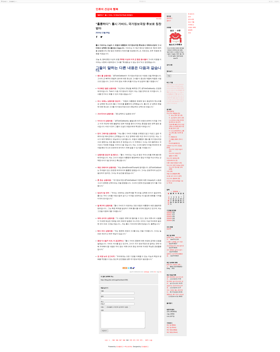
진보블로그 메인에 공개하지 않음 (117, 307)
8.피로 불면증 (174, 143)
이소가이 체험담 (173, 113)
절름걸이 (171, 94)
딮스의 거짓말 (170, 90)
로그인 (271, 1)
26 (176, 202)
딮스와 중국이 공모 (175, 96)
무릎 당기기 (178, 94)
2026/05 (169, 218)
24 (171, 202)
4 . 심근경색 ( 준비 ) (176, 118)
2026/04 (169, 220)
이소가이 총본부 (173, 178)
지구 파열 (179, 92)
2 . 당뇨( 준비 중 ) (175, 115)
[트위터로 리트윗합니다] (129, 268)
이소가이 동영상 (173, 158)
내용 (102, 310)
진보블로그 (119, 346)
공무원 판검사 (173, 92)
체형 (177, 90)
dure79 (169, 229)
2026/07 (169, 214)
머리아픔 (180, 98)
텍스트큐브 (128, 346)
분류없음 (146, 272)
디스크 (177, 86)
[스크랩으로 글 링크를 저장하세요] (125, 268)
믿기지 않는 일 (173, 98)
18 (173, 200)
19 (176, 200)
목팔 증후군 (169, 84)
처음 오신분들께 (173, 174)
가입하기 (276, 1)
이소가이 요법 (175, 153)
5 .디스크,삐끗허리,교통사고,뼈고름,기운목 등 (176, 132)
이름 (102, 291)
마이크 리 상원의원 (104, 121)
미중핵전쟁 (181, 84)
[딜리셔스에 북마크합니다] (133, 268)
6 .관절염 (173, 137)
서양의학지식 (172, 160)
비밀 (102, 307)
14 (181, 199)
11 (173, 199)
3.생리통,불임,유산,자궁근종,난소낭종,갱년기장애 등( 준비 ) (176, 126)
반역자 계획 (171, 101)
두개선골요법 (173, 103)
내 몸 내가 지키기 (174, 176)
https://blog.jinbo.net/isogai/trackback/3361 (114, 280)
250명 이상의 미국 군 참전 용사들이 (134, 59)
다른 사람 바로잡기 (174, 163)
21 (181, 200)
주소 (102, 302)
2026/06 (169, 216)
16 (168, 200)
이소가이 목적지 (176, 99)
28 (181, 202)
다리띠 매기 (180, 88)
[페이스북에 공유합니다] (131, 268)
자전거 (168, 86)
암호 (102, 296)
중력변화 (176, 101)
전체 (170, 111)
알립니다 (173, 156)
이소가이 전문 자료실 (175, 165)
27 (178, 202)
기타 (169, 171)
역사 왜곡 (175, 84)
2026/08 (175, 191)
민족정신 (172, 86)
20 (178, 200)
